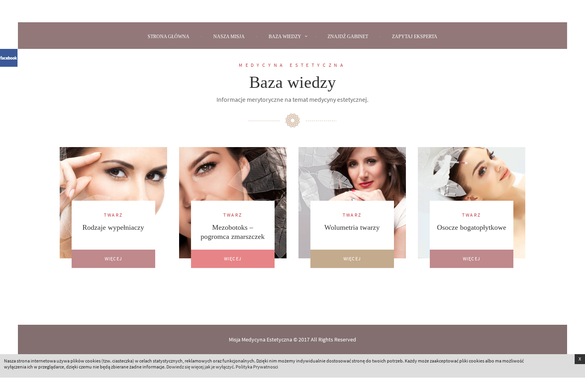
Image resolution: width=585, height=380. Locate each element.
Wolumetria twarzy (352, 227)
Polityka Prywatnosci (257, 367)
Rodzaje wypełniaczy (113, 227)
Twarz (113, 215)
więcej (113, 259)
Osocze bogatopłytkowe (471, 227)
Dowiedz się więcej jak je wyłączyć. (200, 367)
